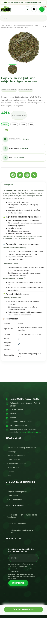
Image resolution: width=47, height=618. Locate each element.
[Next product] (45, 26)
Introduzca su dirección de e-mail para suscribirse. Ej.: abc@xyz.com (22, 565)
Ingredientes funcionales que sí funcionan (20, 531)
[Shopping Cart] (42, 9)
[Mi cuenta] (34, 9)
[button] (10, 47)
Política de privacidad (16, 455)
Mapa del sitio (13, 467)
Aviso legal (11, 451)
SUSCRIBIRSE (18, 583)
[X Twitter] (20, 175)
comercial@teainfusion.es (30, 432)
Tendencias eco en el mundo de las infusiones (22, 515)
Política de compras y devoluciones (22, 447)
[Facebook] (13, 175)
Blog (9, 475)
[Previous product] (44, 26)
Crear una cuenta (14, 499)
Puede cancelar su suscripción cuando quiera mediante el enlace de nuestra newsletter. (22, 577)
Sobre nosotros (13, 459)
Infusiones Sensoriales (16, 523)
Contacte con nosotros (16, 463)
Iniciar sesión (12, 495)
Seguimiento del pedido (17, 491)
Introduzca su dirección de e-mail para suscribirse (21, 550)
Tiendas (10, 471)
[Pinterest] (27, 175)
